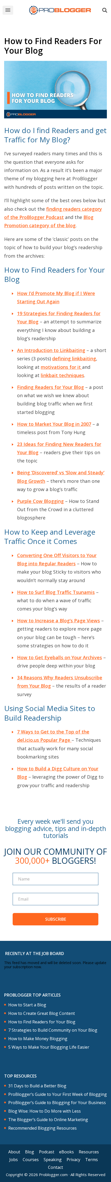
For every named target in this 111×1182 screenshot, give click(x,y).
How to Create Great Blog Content (41, 1013)
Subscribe (55, 919)
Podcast (46, 1152)
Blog (29, 1152)
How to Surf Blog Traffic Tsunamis (56, 592)
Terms (91, 1159)
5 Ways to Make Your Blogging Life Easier (48, 1047)
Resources (89, 1152)
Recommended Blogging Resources (42, 1128)
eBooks (66, 1152)
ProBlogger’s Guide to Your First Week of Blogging (57, 1094)
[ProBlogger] (60, 10)
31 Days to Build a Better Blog (37, 1086)
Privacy (73, 1159)
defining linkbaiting (74, 358)
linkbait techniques (62, 375)
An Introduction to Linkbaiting (51, 350)
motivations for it (61, 367)
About (14, 1152)
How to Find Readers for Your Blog (41, 1022)
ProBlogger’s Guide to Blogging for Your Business (57, 1102)
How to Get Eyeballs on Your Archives (59, 657)
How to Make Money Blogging (37, 1038)
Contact (55, 1167)
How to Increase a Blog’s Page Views (58, 620)
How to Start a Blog (27, 1005)
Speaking (53, 1159)
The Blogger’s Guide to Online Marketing (48, 1119)
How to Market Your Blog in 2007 (54, 424)
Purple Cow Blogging (40, 501)
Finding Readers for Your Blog (50, 387)
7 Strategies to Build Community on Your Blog (52, 1030)
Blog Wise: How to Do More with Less (44, 1111)
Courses (31, 1159)
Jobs (13, 1159)
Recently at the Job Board (34, 953)
